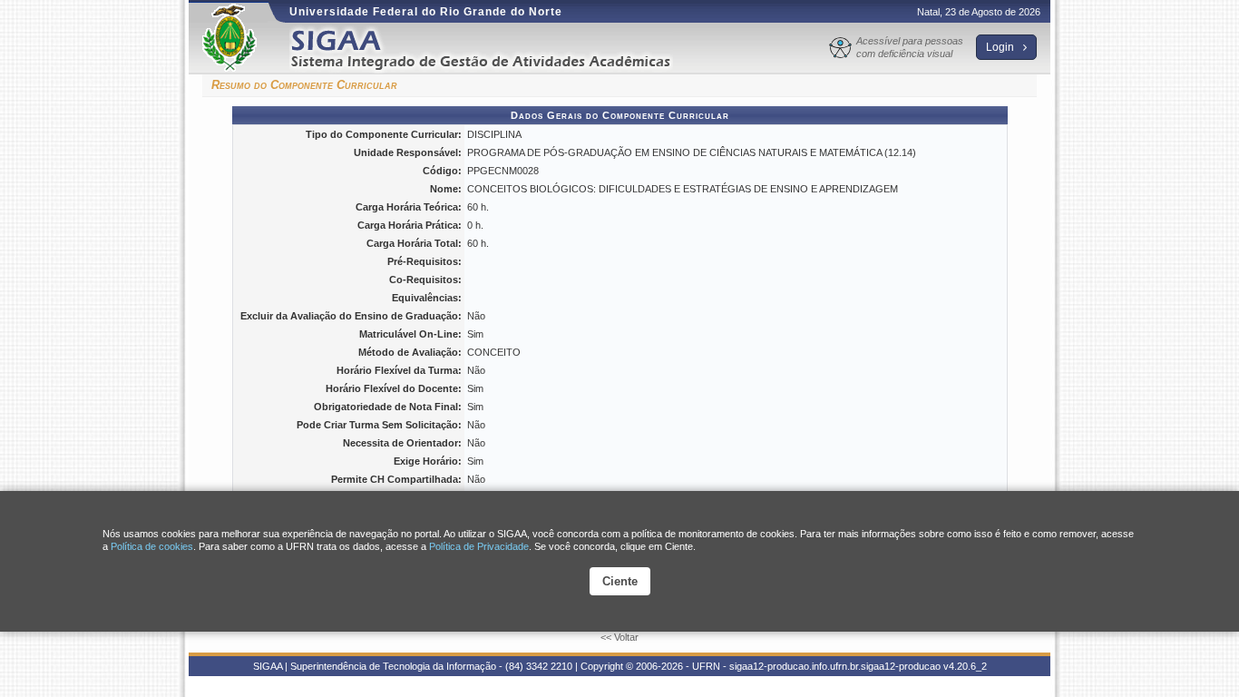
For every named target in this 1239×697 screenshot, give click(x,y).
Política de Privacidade (479, 546)
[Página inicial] (493, 49)
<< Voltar (619, 637)
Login (1001, 47)
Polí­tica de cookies (152, 546)
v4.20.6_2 (965, 666)
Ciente (620, 581)
